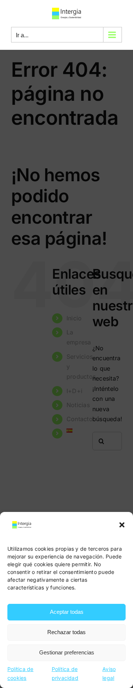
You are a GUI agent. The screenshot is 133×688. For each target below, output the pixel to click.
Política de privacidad (65, 673)
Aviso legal (109, 673)
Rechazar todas (66, 632)
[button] (122, 525)
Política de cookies (20, 673)
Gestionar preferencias (66, 652)
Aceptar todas (66, 612)
